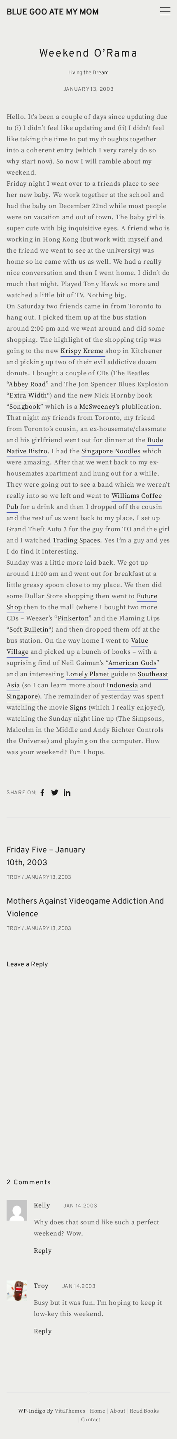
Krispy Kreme (83, 351)
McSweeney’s (99, 406)
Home (97, 1411)
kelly (42, 1205)
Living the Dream (88, 73)
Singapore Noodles (111, 451)
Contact (90, 1419)
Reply (42, 1251)
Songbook (24, 406)
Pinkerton (73, 618)
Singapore (22, 696)
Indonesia (122, 685)
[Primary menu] (165, 11)
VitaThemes (70, 1411)
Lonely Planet (88, 674)
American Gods (132, 663)
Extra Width (28, 395)
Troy (14, 877)
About (118, 1411)
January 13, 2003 (88, 89)
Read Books (144, 1411)
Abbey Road (27, 384)
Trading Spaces (76, 540)
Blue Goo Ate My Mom (53, 12)
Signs (78, 707)
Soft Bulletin (28, 629)
